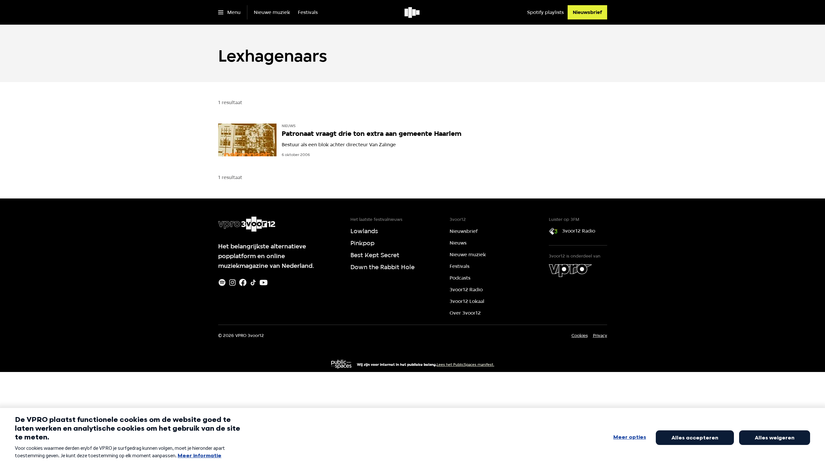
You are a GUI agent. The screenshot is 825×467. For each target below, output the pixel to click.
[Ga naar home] (412, 12)
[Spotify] (222, 282)
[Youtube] (263, 282)
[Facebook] (243, 282)
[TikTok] (253, 282)
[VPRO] (570, 270)
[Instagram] (232, 282)
